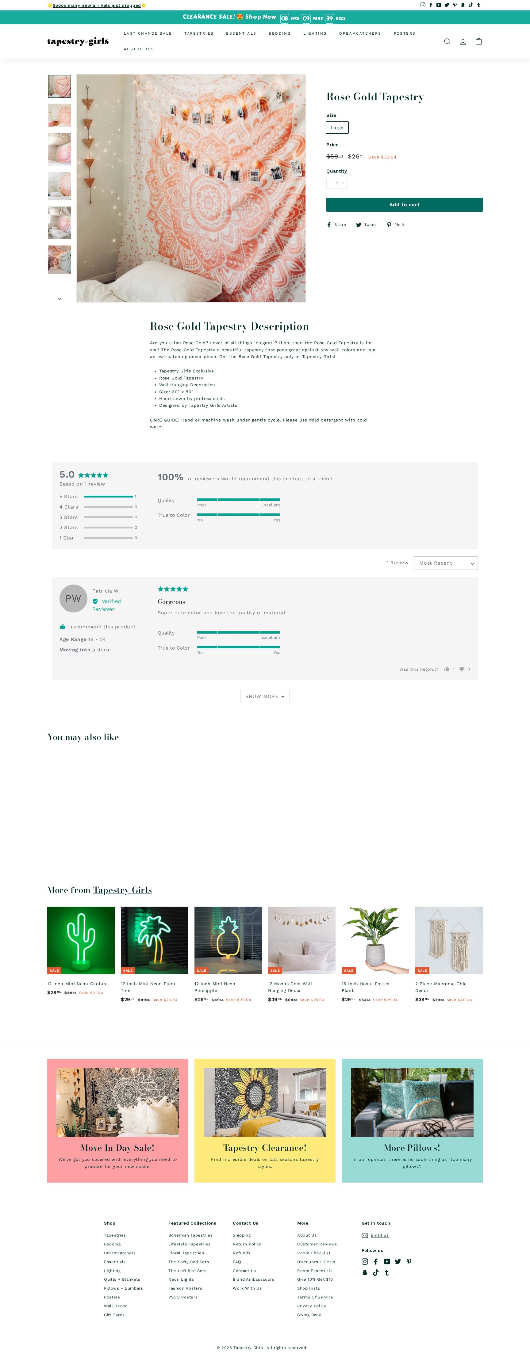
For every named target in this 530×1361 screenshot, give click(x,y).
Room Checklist (314, 1253)
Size (331, 115)
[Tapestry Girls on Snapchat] (365, 1272)
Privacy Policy (311, 1306)
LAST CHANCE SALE (148, 33)
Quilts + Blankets (122, 1279)
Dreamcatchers (360, 33)
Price (332, 144)
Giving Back (309, 1315)
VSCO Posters (183, 1297)
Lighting (315, 33)
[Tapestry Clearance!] (265, 1102)
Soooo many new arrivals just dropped (97, 5)
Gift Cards (114, 1315)
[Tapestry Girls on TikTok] (376, 1272)
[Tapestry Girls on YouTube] (387, 1261)
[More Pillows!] (412, 1102)
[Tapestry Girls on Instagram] (365, 1261)
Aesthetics (139, 49)
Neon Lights (181, 1279)
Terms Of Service (315, 1297)
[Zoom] (191, 188)
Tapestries (199, 33)
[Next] (59, 297)
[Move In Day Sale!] (117, 1102)
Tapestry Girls (122, 889)
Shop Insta (308, 1288)
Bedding (280, 33)
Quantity (336, 171)
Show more (261, 696)
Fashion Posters (185, 1288)
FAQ (237, 1262)
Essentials (241, 33)
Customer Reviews (317, 1244)
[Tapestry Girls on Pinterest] (409, 1261)
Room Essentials (315, 1270)
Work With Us (247, 1288)
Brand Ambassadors (254, 1279)
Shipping (242, 1235)
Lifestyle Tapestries (189, 1244)
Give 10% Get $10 (315, 1279)
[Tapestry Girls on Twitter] (398, 1261)
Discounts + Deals (316, 1262)
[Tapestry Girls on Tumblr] (387, 1272)
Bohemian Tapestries (190, 1235)
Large (337, 127)
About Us (307, 1235)
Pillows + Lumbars (123, 1288)
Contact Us (244, 1270)
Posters (405, 33)
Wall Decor (115, 1306)
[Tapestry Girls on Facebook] (376, 1261)
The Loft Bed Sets (187, 1270)
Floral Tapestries (186, 1253)
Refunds (242, 1253)
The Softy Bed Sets (188, 1262)
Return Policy (247, 1244)
